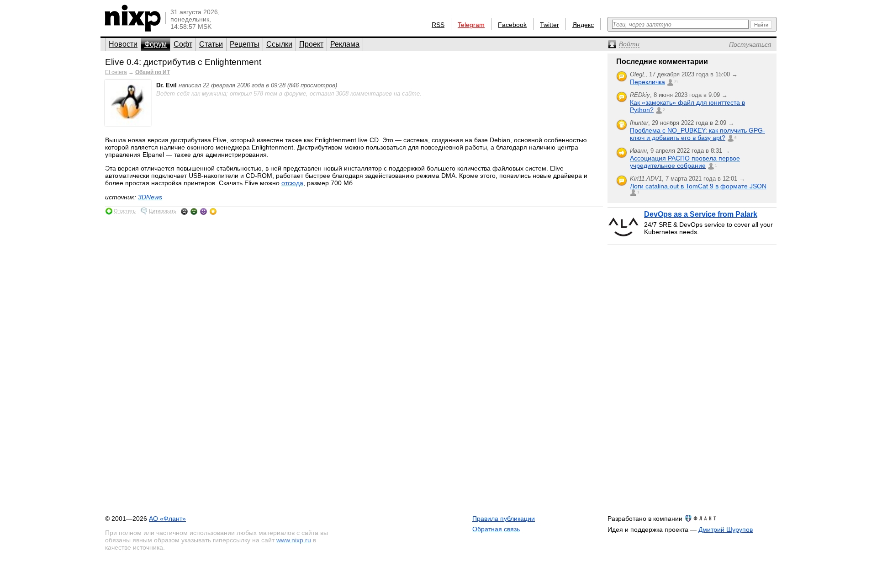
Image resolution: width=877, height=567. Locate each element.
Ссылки (279, 44)
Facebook (512, 24)
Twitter (549, 24)
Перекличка (647, 82)
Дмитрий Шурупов (725, 529)
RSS (438, 24)
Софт (183, 44)
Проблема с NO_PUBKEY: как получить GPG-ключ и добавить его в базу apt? (697, 134)
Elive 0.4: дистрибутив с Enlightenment (183, 62)
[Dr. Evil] (128, 123)
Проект (311, 44)
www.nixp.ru (293, 540)
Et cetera (116, 72)
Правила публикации (503, 518)
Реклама (344, 44)
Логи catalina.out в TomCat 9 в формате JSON (698, 186)
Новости (123, 44)
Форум (155, 44)
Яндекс (583, 24)
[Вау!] (213, 211)
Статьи (211, 44)
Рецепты (244, 44)
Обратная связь (496, 529)
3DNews (150, 197)
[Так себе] (193, 211)
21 (676, 82)
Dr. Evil (166, 85)
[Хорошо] (203, 211)
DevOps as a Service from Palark (700, 214)
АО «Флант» (167, 518)
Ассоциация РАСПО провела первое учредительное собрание (685, 162)
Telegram (471, 24)
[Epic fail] (184, 211)
